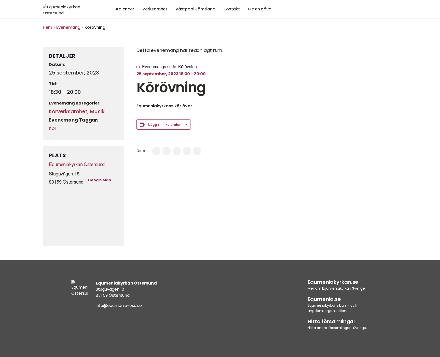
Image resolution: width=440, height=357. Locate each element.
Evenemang (68, 27)
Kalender (125, 9)
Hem (47, 27)
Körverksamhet (68, 111)
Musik (97, 111)
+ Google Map (98, 180)
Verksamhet (154, 9)
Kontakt (232, 9)
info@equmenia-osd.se (119, 305)
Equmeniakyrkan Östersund (77, 164)
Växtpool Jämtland (195, 9)
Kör (53, 128)
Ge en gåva (259, 9)
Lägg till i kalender (164, 124)
